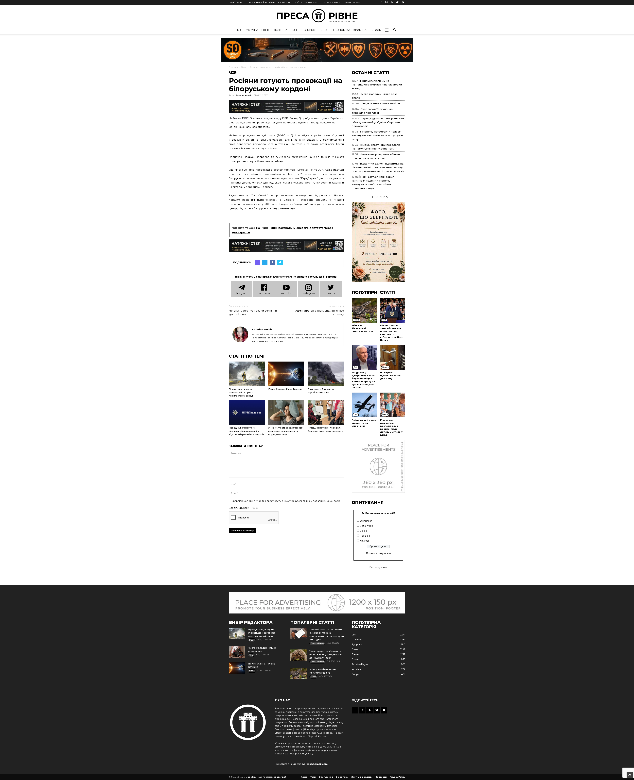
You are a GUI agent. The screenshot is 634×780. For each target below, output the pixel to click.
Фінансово (366, 520)
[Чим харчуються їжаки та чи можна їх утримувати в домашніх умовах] (298, 655)
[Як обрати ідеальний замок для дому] (392, 357)
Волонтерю (366, 525)
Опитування (326, 777)
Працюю (365, 535)
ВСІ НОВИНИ (377, 197)
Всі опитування (378, 567)
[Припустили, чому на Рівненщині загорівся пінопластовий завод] (247, 374)
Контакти (381, 777)
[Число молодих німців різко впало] (237, 652)
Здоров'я (310, 30)
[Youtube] (402, 2)
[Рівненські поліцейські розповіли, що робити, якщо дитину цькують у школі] (392, 405)
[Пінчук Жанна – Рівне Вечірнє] (286, 374)
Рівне (265, 30)
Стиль (376, 30)
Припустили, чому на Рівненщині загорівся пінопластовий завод (241, 392)
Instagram (308, 293)
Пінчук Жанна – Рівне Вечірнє (285, 389)
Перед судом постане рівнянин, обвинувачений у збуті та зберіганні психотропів (246, 431)
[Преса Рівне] (317, 15)
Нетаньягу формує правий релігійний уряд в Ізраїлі (253, 312)
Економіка (341, 30)
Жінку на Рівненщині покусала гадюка (362, 328)
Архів (304, 777)
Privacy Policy (397, 777)
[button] (387, 30)
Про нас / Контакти (331, 2)
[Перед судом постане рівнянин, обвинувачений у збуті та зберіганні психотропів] (247, 412)
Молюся (365, 540)
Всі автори (342, 777)
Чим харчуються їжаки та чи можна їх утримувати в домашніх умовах (325, 654)
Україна (252, 30)
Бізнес (295, 30)
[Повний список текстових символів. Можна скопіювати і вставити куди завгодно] (298, 633)
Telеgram (241, 293)
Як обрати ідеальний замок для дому (390, 375)
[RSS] (391, 2)
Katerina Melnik (243, 95)
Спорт (325, 30)
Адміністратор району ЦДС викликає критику (319, 312)
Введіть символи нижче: (243, 507)
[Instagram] (386, 2)
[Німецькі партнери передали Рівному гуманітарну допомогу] (326, 412)
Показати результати (378, 553)
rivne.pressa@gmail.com (312, 764)
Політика (280, 30)
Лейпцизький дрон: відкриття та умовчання (364, 423)
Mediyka (250, 777)
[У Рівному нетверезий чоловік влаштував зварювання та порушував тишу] (286, 412)
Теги (313, 777)
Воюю (363, 530)
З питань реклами (351, 2)
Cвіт (240, 30)
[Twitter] (397, 2)
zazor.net (280, 777)
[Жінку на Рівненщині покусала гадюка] (364, 310)
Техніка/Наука (360, 664)
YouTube (286, 293)
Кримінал (360, 30)
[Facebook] (380, 2)
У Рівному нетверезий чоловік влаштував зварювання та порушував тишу (285, 431)
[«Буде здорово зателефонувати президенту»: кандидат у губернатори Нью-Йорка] (392, 310)
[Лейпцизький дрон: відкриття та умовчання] (364, 405)
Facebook (264, 293)
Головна (233, 67)
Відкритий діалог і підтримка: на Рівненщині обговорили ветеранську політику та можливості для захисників (378, 167)
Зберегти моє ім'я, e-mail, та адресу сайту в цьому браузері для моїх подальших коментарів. (286, 500)
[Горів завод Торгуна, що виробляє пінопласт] (326, 374)
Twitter (331, 293)
